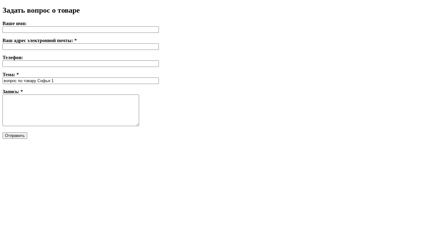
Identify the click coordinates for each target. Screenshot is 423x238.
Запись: (12, 91)
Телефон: (12, 57)
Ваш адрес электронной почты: (39, 40)
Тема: (10, 74)
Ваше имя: (14, 23)
